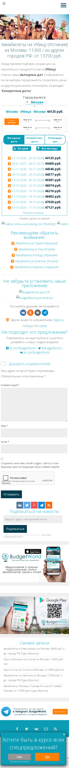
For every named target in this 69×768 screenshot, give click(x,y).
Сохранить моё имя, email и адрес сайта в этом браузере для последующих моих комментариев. (30, 465)
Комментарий (10, 385)
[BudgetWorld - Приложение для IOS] (34, 563)
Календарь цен (55, 139)
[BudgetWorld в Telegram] (41, 505)
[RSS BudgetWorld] (48, 505)
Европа (58, 320)
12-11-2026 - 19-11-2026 (27, 169)
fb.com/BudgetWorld (22, 348)
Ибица (28, 326)
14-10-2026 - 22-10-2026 (27, 186)
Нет (19, 757)
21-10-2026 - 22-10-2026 (27, 158)
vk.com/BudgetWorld (36, 352)
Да (47, 757)
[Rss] (55, 729)
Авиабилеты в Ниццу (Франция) (37, 255)
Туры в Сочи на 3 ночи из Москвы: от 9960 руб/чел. (34, 669)
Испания (41, 326)
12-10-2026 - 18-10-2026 (27, 202)
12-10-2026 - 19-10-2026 (27, 191)
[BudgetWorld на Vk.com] (19, 505)
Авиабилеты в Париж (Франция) (37, 243)
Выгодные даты (13, 139)
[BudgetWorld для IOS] (34, 292)
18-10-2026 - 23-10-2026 (27, 175)
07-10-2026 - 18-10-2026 (27, 197)
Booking (48, 224)
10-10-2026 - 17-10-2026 (27, 208)
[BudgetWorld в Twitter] (27, 505)
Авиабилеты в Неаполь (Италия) (36, 261)
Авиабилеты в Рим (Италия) (36, 249)
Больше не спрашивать (20, 761)
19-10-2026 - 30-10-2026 (27, 180)
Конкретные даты (34, 139)
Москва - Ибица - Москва (26, 112)
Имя (4, 426)
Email (5, 441)
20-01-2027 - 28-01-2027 (27, 164)
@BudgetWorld (51, 348)
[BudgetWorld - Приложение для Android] (34, 615)
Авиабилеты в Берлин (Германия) (37, 267)
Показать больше (33, 212)
